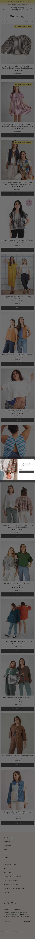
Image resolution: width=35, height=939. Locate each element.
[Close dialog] (34, 459)
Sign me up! (26, 472)
